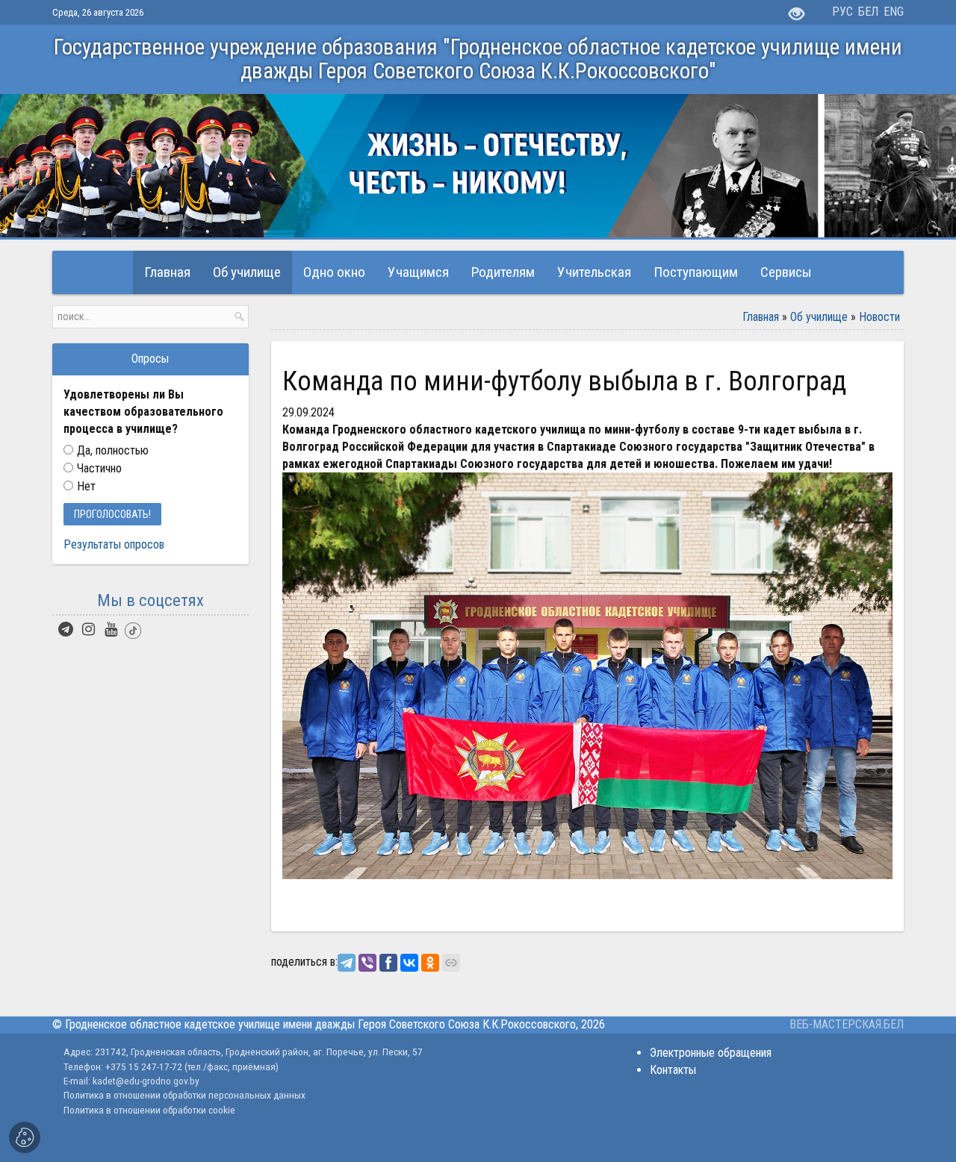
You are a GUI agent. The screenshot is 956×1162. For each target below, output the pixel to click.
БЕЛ (868, 11)
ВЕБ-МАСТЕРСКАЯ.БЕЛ (846, 1024)
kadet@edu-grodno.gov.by (144, 1081)
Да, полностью (113, 450)
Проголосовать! (112, 514)
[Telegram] (347, 963)
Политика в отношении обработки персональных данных (184, 1095)
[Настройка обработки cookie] (24, 1137)
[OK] (430, 963)
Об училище (819, 317)
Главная (760, 317)
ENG (894, 11)
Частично (99, 468)
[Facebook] (388, 963)
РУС (842, 11)
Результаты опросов (113, 544)
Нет (86, 486)
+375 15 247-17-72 (144, 1066)
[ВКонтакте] (409, 963)
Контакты (673, 1070)
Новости (879, 317)
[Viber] (367, 963)
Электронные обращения (711, 1053)
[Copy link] (451, 963)
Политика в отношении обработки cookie (149, 1110)
